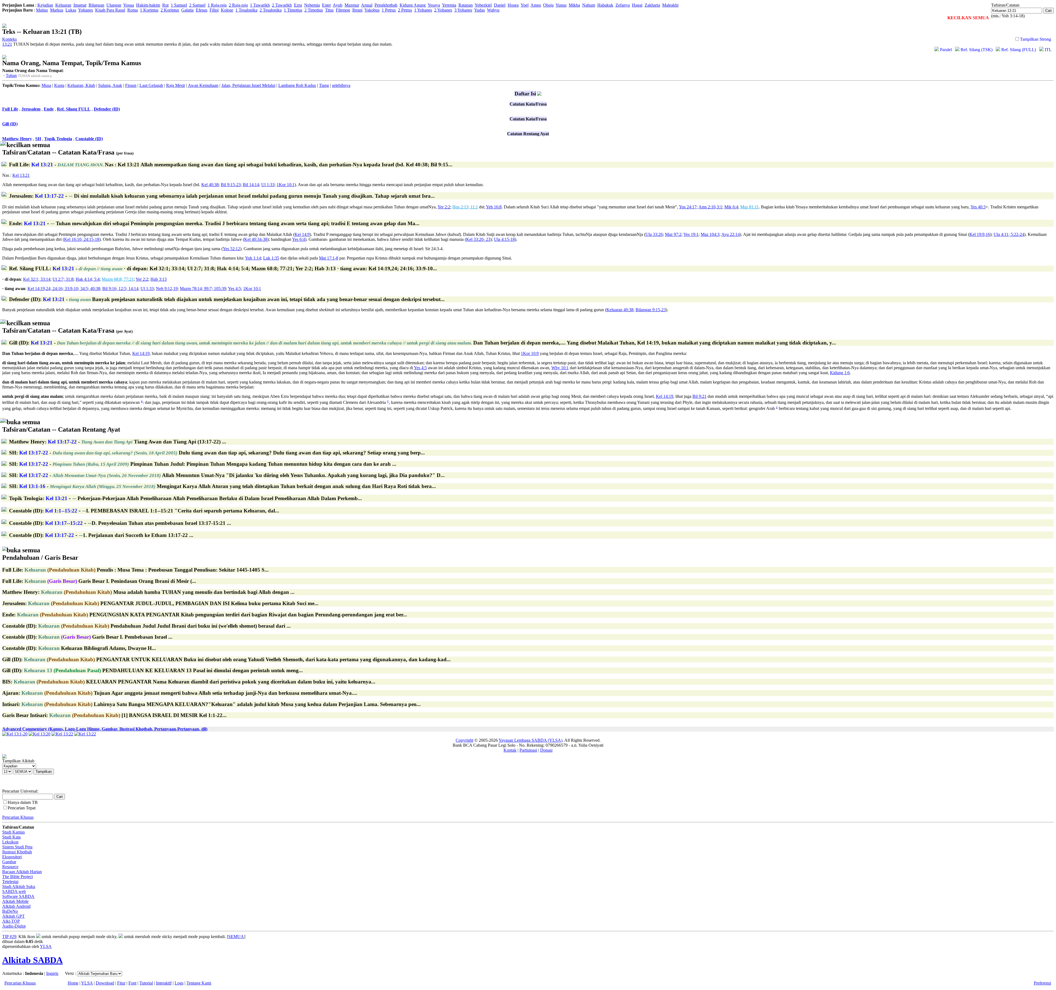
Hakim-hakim (148, 5)
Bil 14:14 (251, 184)
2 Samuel (197, 5)
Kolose (227, 10)
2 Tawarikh (282, 5)
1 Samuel (179, 5)
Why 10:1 (560, 367)
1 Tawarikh (260, 5)
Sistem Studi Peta (17, 847)
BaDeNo (10, 911)
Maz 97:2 (673, 234)
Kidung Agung (413, 5)
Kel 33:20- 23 (478, 239)
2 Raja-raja (238, 5)
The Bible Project (17, 876)
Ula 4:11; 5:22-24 (1009, 234)
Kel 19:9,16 (979, 234)
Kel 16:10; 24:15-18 (81, 239)
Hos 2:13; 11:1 (465, 207)
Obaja (548, 5)
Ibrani (357, 10)
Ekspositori (12, 856)
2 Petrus (405, 10)
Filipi (214, 10)
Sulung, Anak (110, 85)
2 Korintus (170, 10)
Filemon (343, 10)
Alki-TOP (11, 921)
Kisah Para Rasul (110, 10)
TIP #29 (9, 936)
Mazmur (352, 5)
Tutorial (146, 983)
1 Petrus (389, 10)
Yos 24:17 (688, 207)
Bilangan (96, 5)
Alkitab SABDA (32, 960)
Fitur (121, 983)
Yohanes (85, 10)
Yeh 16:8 (494, 207)
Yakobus (372, 10)
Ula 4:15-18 (504, 239)
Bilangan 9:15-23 (651, 309)
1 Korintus (149, 10)
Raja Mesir (175, 85)
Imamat (79, 5)
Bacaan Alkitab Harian (22, 871)
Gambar (9, 861)
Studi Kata (11, 837)
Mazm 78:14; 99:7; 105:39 (203, 288)
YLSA (46, 946)
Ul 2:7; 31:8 (63, 279)
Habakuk (605, 5)
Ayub (337, 5)
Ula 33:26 (654, 234)
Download (105, 983)
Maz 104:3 (710, 234)
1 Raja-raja (217, 5)
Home (73, 983)
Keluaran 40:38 (619, 309)
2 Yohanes (443, 10)
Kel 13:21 (21, 175)
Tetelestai (10, 881)
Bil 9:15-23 (231, 184)
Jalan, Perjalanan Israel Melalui (248, 85)
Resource (10, 866)
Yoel (525, 5)
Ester (326, 5)
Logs (179, 983)
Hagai (637, 5)
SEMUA (236, 936)
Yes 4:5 (234, 288)
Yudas (479, 10)
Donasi (546, 750)
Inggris (52, 973)
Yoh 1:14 (253, 258)
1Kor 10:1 (286, 184)
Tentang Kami (198, 983)
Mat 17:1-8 (328, 258)
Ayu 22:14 (730, 234)
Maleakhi (670, 5)
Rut (165, 5)
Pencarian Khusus (18, 817)
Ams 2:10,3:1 (710, 207)
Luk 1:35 (271, 258)
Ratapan (465, 5)
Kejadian (45, 5)
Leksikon (10, 842)
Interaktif (164, 983)
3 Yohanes (463, 10)
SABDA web (14, 891)
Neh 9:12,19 (167, 288)
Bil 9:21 (699, 396)
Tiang (324, 85)
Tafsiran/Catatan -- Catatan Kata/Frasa (68, 148)
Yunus (561, 5)
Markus (56, 10)
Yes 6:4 (298, 239)
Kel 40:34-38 (255, 239)
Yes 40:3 (978, 207)
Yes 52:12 (231, 248)
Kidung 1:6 (840, 372)
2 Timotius (313, 10)
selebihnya (341, 85)
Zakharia (652, 5)
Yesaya (434, 5)
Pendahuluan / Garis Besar (40, 554)
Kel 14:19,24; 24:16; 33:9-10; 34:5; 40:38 (64, 288)
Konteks (9, 39)
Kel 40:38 (210, 184)
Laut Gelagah (151, 85)
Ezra (298, 5)
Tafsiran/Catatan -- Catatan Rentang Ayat (61, 425)
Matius (42, 10)
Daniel (499, 5)
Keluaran (63, 5)
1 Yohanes (423, 10)
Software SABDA (18, 896)
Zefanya (622, 5)
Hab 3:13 (158, 279)
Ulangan (113, 5)
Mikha (574, 5)
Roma (132, 10)
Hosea (513, 5)
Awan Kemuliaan (203, 85)
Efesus (201, 10)
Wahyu (493, 10)
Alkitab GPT (13, 916)
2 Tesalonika (271, 10)
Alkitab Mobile (15, 901)
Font (132, 983)
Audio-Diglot (14, 926)
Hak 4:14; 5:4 (88, 279)
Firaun (130, 85)
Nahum (588, 5)
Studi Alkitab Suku (18, 886)
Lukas (70, 10)
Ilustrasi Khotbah (17, 852)
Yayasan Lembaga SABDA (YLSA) (530, 740)
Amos (535, 5)
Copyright (464, 740)
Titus (329, 10)
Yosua (128, 5)
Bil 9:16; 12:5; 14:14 (120, 288)
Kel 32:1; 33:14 (36, 279)
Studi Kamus (13, 832)
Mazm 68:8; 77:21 (118, 279)
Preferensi (1042, 983)
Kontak (510, 750)
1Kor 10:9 (530, 353)
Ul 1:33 (267, 184)
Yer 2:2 (444, 207)
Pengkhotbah (386, 5)
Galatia (187, 10)
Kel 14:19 (141, 353)
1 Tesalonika (246, 10)
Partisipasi (528, 750)
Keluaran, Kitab (81, 85)
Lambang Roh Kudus (297, 85)
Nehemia (312, 5)
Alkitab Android (16, 906)
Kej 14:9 (302, 234)
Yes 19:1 (690, 234)
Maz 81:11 (749, 207)
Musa (46, 85)
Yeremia (449, 5)
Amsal (366, 5)
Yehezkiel (483, 5)
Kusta (59, 85)
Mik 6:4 (731, 207)
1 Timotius (293, 10)
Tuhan (11, 75)
